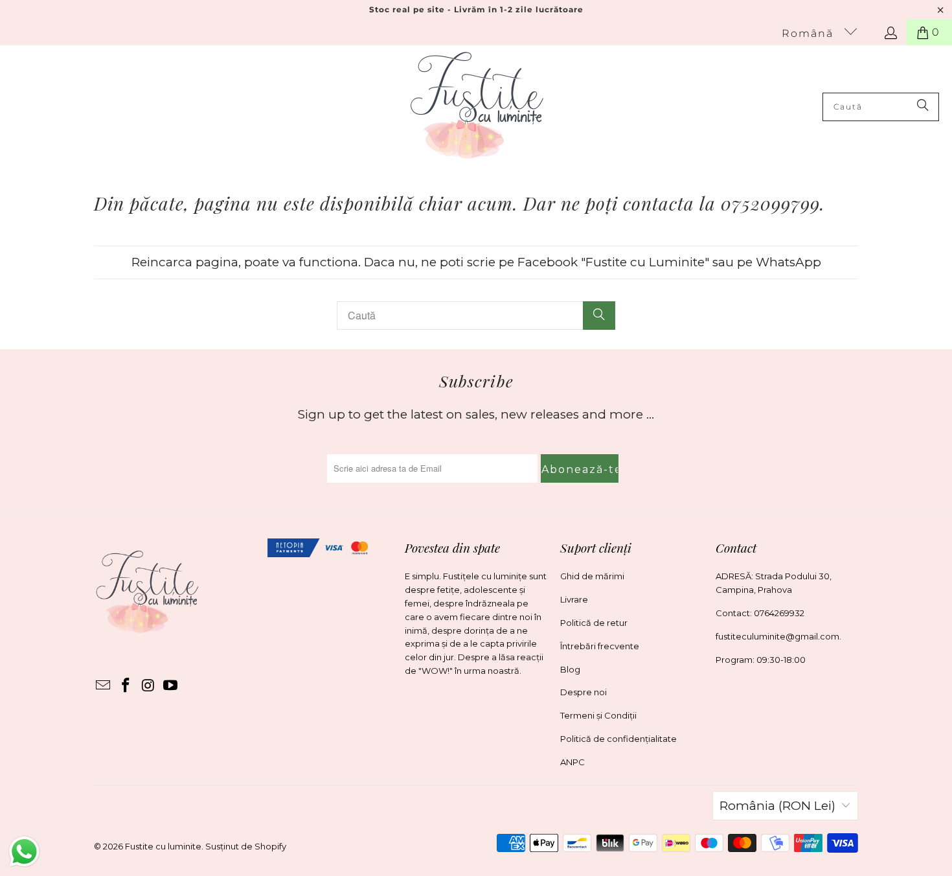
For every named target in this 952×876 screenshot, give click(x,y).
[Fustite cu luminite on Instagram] (148, 686)
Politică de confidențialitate (618, 738)
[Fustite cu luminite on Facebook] (126, 686)
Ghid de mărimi (592, 576)
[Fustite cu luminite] (477, 106)
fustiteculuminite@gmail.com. (778, 636)
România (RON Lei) (777, 805)
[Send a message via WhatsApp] (24, 852)
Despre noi (583, 692)
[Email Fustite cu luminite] (103, 686)
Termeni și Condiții (598, 715)
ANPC (572, 762)
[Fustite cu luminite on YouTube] (171, 686)
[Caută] (923, 107)
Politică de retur (594, 622)
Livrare (574, 599)
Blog (570, 669)
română (809, 33)
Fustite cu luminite (163, 846)
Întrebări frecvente (599, 646)
